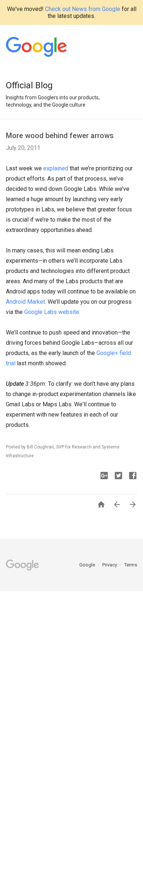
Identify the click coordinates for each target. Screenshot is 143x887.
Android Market (25, 301)
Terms (130, 565)
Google (87, 565)
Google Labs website (51, 311)
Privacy (110, 565)
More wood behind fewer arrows (60, 135)
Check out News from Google (82, 8)
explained (55, 168)
